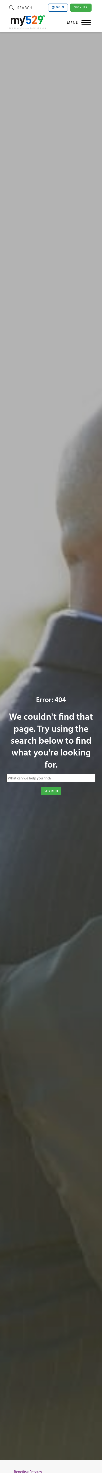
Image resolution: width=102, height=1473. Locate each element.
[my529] (27, 22)
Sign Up (81, 7)
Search (24, 7)
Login (59, 7)
